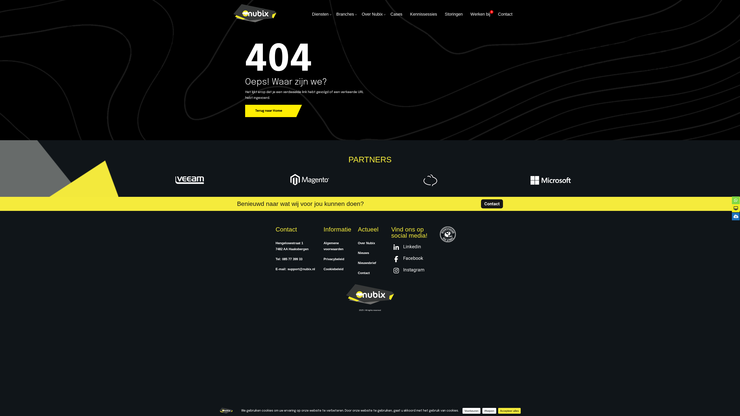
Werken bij (480, 14)
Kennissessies (423, 14)
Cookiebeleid (333, 269)
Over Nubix (372, 14)
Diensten (320, 14)
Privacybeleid (334, 259)
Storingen (454, 14)
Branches (345, 14)
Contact (505, 14)
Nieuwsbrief (367, 263)
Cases (396, 14)
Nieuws (363, 253)
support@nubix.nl (301, 269)
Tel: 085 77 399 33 (289, 259)
